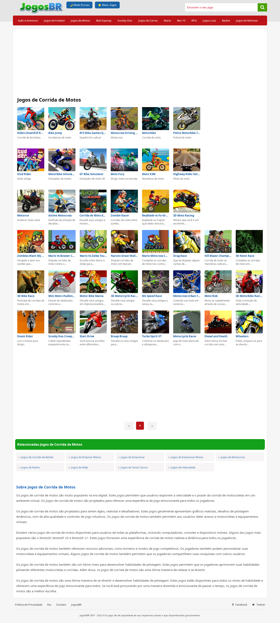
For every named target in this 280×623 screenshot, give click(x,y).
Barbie (226, 20)
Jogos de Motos (80, 20)
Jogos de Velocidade (183, 467)
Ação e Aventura (28, 20)
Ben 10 (181, 20)
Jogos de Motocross (233, 457)
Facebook (241, 604)
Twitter (260, 604)
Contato (61, 604)
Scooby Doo (124, 20)
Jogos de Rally (79, 467)
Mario (167, 20)
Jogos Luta (209, 20)
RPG (194, 20)
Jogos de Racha (30, 467)
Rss (49, 604)
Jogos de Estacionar (133, 457)
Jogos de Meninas (247, 20)
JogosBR (76, 604)
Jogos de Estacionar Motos (187, 457)
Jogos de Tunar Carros (134, 467)
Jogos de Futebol (54, 20)
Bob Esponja (103, 20)
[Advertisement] (140, 61)
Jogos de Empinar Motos (86, 457)
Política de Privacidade (28, 604)
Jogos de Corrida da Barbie (37, 457)
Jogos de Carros (148, 20)
